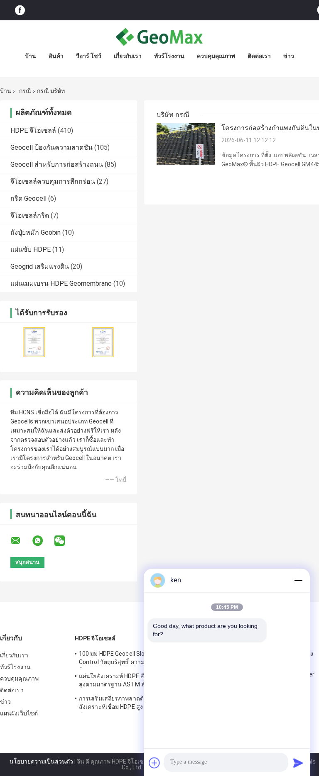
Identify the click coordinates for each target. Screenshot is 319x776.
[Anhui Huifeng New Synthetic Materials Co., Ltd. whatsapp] (42, 541)
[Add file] (154, 763)
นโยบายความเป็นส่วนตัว (41, 761)
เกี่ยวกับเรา (128, 56)
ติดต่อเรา (259, 56)
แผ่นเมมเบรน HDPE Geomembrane (61, 283)
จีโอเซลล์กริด (29, 215)
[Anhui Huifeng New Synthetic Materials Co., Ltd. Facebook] (19, 10)
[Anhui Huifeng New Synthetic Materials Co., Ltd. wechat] (64, 541)
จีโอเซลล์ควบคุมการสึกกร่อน (52, 181)
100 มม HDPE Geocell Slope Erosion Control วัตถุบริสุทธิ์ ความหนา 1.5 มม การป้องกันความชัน (132, 659)
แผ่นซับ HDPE (30, 249)
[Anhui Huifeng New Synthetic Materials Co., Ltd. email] (20, 541)
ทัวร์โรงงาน (169, 56)
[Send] (298, 763)
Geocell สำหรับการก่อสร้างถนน (56, 164)
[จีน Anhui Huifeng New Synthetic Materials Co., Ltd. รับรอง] (34, 342)
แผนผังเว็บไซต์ (19, 713)
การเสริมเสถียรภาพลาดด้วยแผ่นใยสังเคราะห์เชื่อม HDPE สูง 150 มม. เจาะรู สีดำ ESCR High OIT (130, 704)
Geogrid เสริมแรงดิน (39, 266)
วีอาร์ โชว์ (88, 56)
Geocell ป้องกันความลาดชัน (51, 147)
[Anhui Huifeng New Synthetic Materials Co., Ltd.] (159, 36)
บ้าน (30, 56)
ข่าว (288, 56)
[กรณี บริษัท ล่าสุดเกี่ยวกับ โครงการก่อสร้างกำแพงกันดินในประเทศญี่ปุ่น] (186, 143)
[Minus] (298, 580)
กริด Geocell (28, 198)
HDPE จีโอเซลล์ (33, 130)
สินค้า (56, 56)
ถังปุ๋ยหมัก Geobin (35, 232)
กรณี (25, 91)
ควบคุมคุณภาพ (216, 56)
